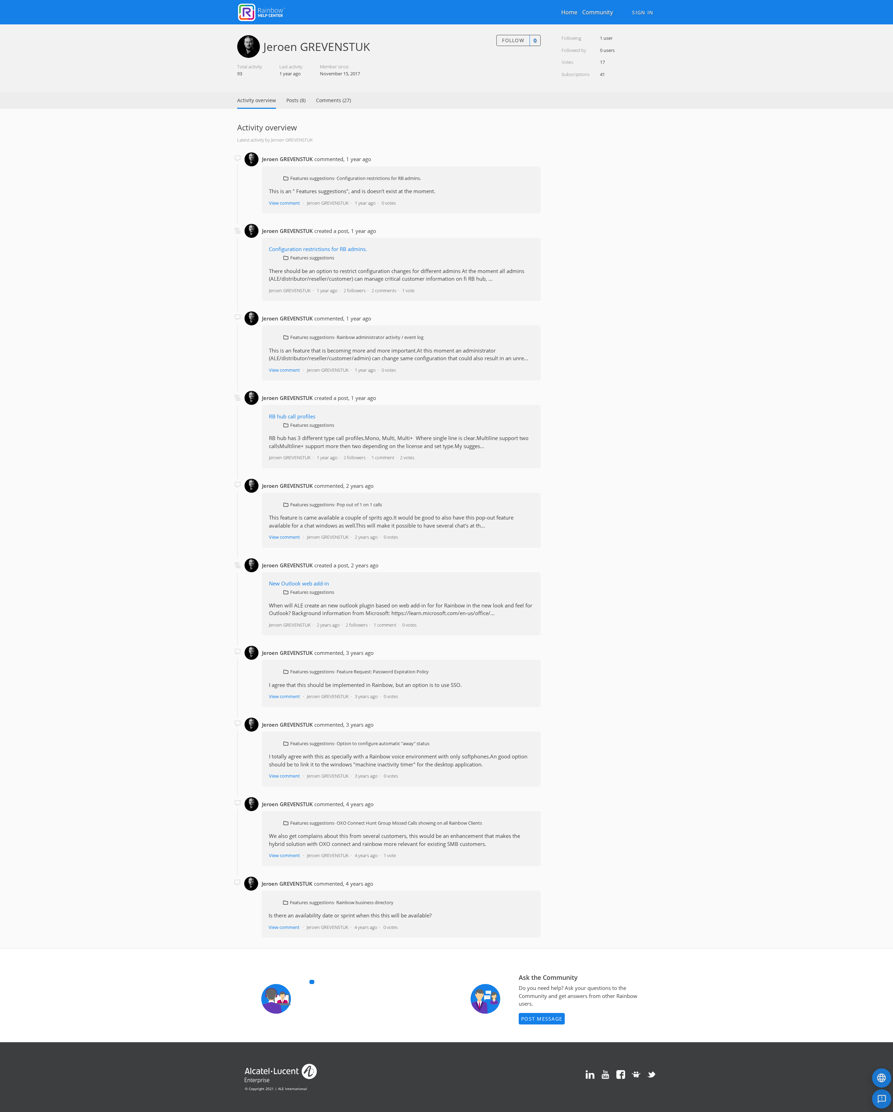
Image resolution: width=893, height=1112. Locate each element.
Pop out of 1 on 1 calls (359, 504)
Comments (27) (333, 100)
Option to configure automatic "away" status (383, 743)
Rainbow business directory (364, 902)
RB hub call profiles (292, 416)
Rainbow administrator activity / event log (380, 337)
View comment (284, 203)
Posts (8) (296, 100)
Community (597, 12)
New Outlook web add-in (299, 583)
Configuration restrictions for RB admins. (379, 178)
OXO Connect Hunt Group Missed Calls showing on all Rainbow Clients (409, 823)
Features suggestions (312, 178)
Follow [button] (513, 40)
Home (569, 12)
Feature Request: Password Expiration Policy (383, 671)
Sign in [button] (642, 12)
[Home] (261, 11)
